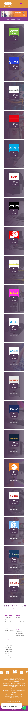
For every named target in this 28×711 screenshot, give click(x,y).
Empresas (18, 619)
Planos (6, 628)
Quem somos (8, 617)
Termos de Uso (8, 621)
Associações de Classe (21, 624)
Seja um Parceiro (19, 633)
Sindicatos (18, 617)
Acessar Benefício (14, 46)
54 (13, 608)
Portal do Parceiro (19, 631)
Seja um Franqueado (9, 630)
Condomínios (19, 626)
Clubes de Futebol (20, 621)
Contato (7, 626)
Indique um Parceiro (20, 635)
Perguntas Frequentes (10, 624)
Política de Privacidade (10, 619)
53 (25, 606)
